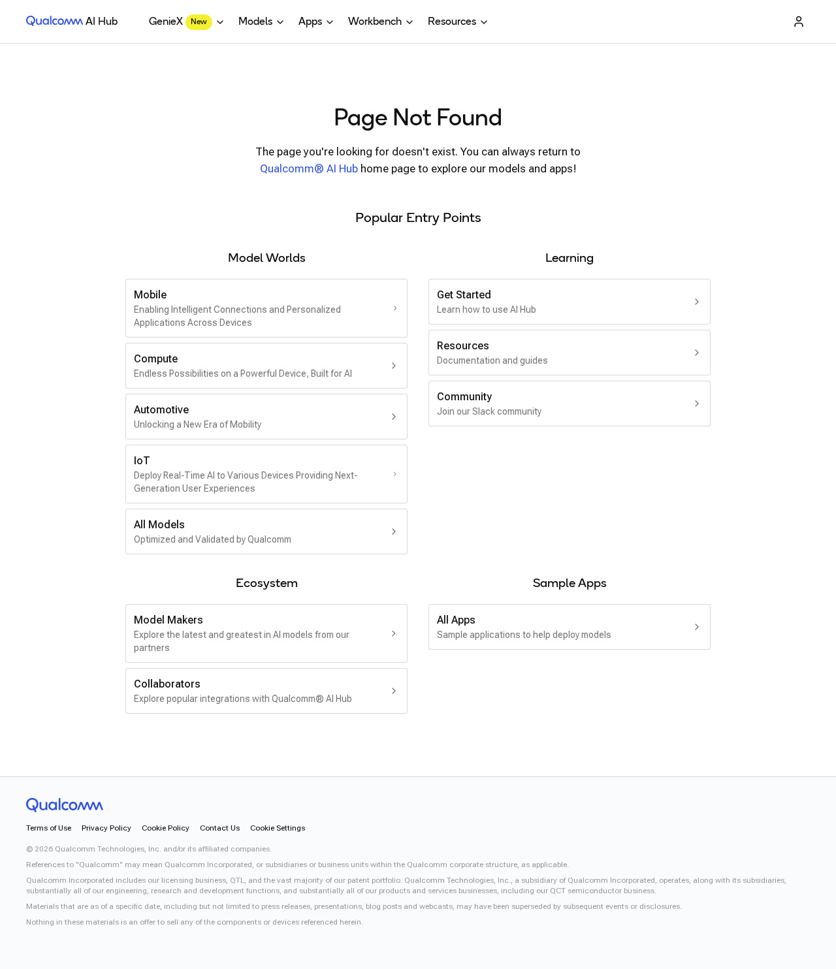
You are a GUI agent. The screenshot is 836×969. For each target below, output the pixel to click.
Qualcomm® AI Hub (309, 168)
